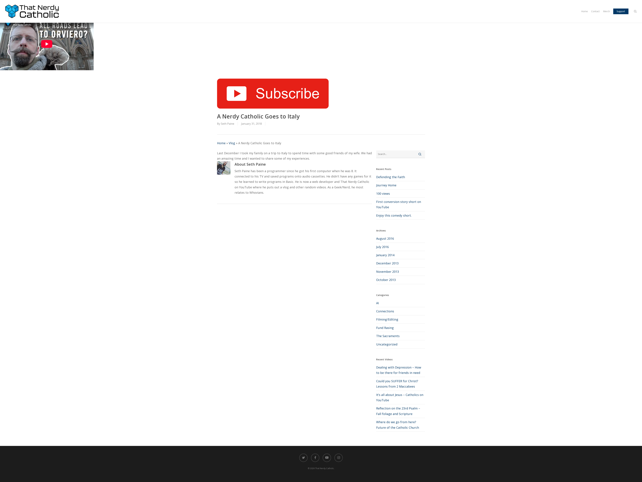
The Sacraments (388, 336)
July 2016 (382, 247)
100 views (383, 194)
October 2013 (386, 280)
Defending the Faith (390, 177)
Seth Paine (227, 124)
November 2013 (387, 272)
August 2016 (385, 238)
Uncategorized (386, 344)
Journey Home (386, 185)
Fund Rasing (385, 328)
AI (377, 303)
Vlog (232, 143)
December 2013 (387, 263)
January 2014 (385, 255)
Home (221, 143)
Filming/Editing (387, 319)
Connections (385, 311)
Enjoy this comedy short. (394, 215)
